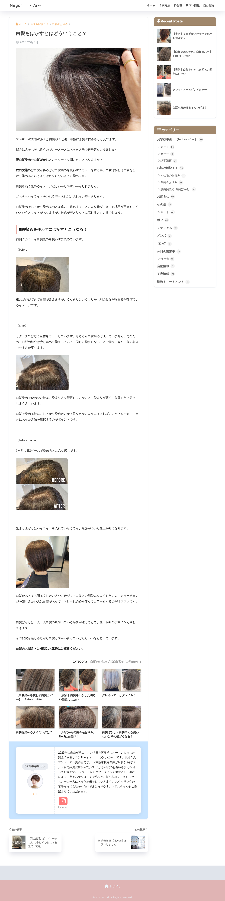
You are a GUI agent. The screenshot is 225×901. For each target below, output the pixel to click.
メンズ (163, 235)
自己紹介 (208, 5)
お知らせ (165, 196)
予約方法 (164, 5)
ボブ (162, 220)
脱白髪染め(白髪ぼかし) (125, 661)
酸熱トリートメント (173, 281)
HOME (114, 886)
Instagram (63, 807)
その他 (164, 204)
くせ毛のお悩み (172, 175)
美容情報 (165, 274)
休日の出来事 (168, 251)
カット (167, 146)
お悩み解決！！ (170, 168)
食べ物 (166, 258)
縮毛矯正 (168, 160)
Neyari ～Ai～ (25, 5)
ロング (163, 243)
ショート (165, 212)
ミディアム (167, 228)
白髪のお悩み (98, 661)
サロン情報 (193, 5)
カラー (166, 153)
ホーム (151, 5)
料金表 (178, 5)
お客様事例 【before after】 (180, 139)
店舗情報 (165, 266)
